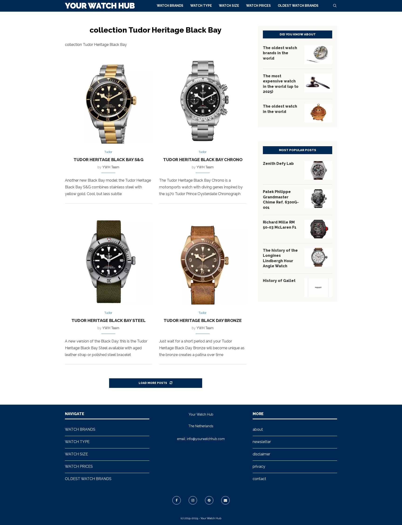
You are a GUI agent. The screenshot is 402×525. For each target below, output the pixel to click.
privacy (259, 466)
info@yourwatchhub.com (206, 439)
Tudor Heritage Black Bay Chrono (202, 159)
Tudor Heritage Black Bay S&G (109, 159)
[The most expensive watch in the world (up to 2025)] (318, 83)
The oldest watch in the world (280, 109)
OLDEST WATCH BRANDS (298, 5)
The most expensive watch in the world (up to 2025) (280, 84)
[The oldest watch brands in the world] (318, 54)
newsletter (262, 442)
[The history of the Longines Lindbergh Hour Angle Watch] (318, 257)
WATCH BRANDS (170, 5)
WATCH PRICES (258, 5)
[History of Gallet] (318, 287)
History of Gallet (279, 280)
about (258, 429)
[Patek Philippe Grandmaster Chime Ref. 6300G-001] (318, 198)
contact (259, 479)
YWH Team (110, 167)
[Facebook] (176, 500)
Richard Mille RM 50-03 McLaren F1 (279, 225)
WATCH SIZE (229, 5)
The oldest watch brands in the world (280, 53)
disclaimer (261, 454)
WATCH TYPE (201, 5)
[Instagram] (193, 500)
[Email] (225, 500)
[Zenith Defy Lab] (318, 170)
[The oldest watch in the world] (318, 113)
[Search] (334, 5)
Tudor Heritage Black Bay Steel (108, 320)
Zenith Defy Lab (278, 163)
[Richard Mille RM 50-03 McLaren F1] (318, 229)
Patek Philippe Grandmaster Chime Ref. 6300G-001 (281, 200)
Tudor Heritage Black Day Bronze (203, 320)
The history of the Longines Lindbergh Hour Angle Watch (280, 258)
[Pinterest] (209, 500)
